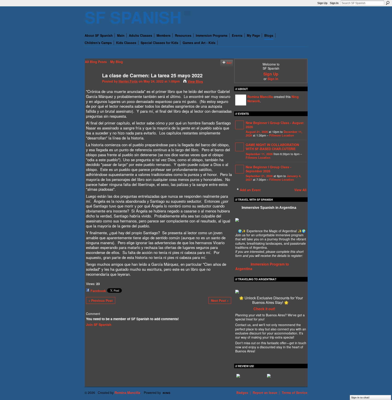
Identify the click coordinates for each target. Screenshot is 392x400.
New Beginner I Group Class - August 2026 (275, 124)
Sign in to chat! (360, 397)
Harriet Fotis (128, 81)
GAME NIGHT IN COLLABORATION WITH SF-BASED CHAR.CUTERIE (272, 146)
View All (300, 190)
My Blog (116, 61)
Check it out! (264, 308)
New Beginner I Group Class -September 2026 (268, 169)
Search (388, 3)
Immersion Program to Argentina (262, 266)
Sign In (334, 3)
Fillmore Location (281, 135)
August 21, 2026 (257, 132)
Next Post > (220, 300)
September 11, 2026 (259, 154)
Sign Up (322, 3)
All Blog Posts (96, 61)
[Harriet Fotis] (92, 85)
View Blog (195, 81)
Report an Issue (265, 392)
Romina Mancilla (260, 96)
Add (228, 63)
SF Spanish (133, 17)
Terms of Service (294, 392)
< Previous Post (100, 300)
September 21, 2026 (259, 176)
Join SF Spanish (98, 324)
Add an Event (250, 190)
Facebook (98, 290)
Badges (242, 392)
